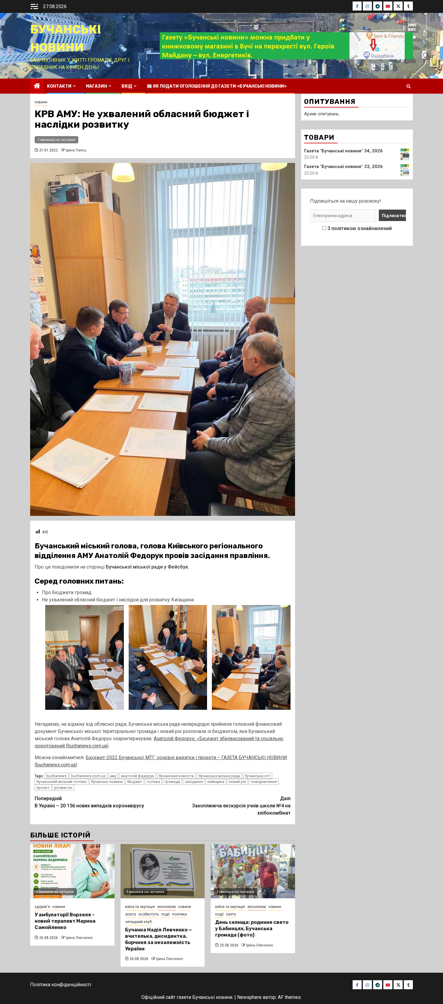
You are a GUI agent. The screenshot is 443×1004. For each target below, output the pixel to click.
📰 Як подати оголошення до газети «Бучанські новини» (217, 86)
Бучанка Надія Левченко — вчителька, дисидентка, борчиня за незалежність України (158, 939)
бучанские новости (176, 776)
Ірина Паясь (76, 150)
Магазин (96, 86)
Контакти (59, 86)
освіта (130, 914)
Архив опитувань (321, 114)
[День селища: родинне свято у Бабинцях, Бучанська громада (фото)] (253, 871)
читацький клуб (138, 922)
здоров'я (42, 907)
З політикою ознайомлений (359, 228)
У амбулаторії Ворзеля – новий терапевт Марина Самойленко (65, 921)
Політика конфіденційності (60, 984)
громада (172, 781)
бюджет (134, 781)
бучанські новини (107, 781)
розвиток (63, 787)
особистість (148, 914)
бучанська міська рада (219, 776)
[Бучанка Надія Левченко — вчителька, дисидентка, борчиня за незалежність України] (163, 871)
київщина (215, 781)
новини (41, 102)
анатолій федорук (137, 776)
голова (153, 781)
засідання (194, 781)
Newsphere (249, 997)
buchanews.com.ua (88, 776)
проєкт (43, 787)
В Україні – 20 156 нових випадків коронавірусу (89, 802)
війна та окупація (140, 907)
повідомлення (264, 781)
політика (179, 914)
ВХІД (126, 86)
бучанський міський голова (61, 781)
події (165, 914)
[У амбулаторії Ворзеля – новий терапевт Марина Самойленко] (72, 871)
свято (231, 914)
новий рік (237, 781)
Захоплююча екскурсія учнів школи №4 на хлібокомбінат (241, 806)
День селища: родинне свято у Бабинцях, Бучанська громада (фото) (251, 928)
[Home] (37, 86)
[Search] (408, 86)
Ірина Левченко (79, 938)
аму (113, 776)
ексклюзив (166, 907)
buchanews (56, 776)
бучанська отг (257, 776)
